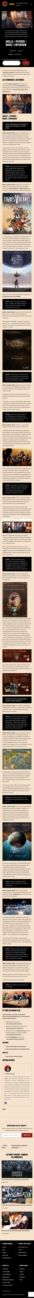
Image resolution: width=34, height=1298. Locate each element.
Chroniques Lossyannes (8, 72)
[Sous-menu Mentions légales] (27, 1255)
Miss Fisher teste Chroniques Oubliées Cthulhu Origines (15, 1230)
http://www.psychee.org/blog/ (14, 1024)
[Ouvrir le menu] (31, 4)
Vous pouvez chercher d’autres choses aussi (14, 60)
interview (20, 51)
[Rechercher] (26, 63)
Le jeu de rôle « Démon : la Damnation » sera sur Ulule (15, 1179)
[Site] (5, 1103)
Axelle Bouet (13, 51)
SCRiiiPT (11, 4)
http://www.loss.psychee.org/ (14, 1034)
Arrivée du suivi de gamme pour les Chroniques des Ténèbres (17, 1205)
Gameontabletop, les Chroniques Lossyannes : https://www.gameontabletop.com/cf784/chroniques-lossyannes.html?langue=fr (16, 1016)
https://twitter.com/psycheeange (14, 1056)
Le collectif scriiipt (9, 1074)
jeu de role (18, 54)
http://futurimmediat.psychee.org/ (15, 1039)
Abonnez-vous (27, 1135)
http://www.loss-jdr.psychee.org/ (14, 1028)
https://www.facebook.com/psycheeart (16, 1046)
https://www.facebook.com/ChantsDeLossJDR (17, 1049)
